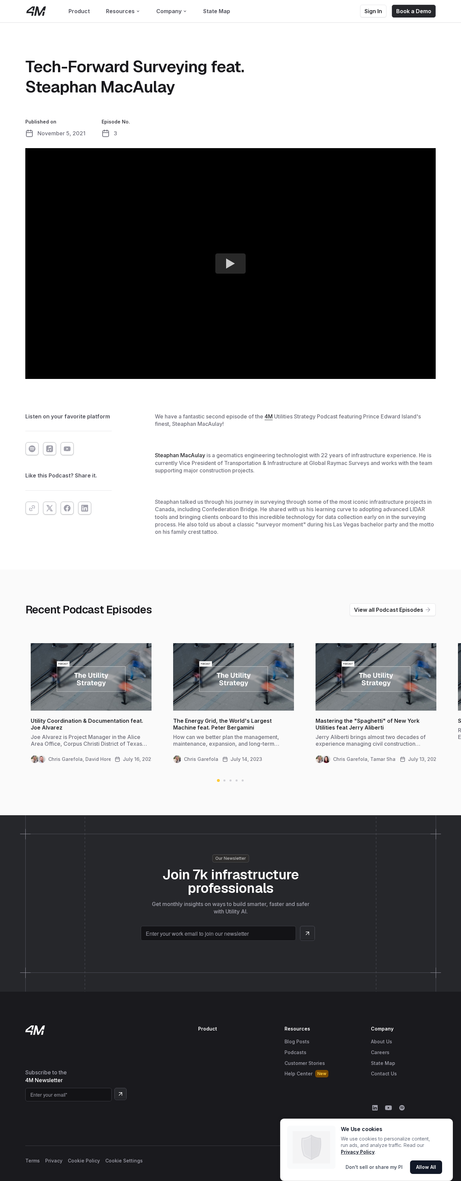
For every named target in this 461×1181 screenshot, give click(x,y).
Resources (297, 1029)
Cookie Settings (124, 1160)
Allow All (426, 1167)
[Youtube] (388, 1108)
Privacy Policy (358, 1152)
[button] (123, 11)
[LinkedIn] (375, 1108)
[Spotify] (402, 1108)
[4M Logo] (36, 11)
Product (207, 1029)
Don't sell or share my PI (374, 1167)
